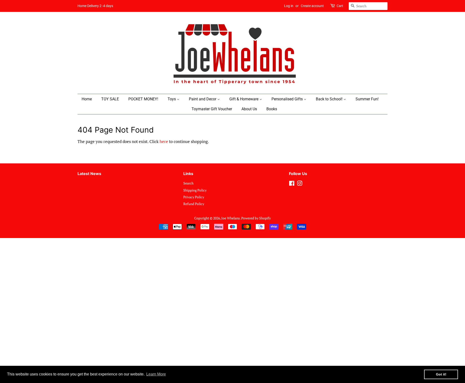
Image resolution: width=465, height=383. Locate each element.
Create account (312, 6)
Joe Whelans (230, 218)
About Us (249, 109)
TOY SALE (110, 99)
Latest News (89, 173)
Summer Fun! (367, 99)
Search (188, 183)
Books (271, 109)
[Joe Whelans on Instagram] (299, 184)
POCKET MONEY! (143, 99)
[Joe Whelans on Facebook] (291, 184)
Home (87, 99)
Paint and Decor (203, 99)
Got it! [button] (441, 374)
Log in (288, 6)
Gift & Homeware (244, 99)
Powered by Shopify (256, 218)
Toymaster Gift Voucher (212, 109)
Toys (172, 99)
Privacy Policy (193, 197)
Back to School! (329, 99)
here (164, 141)
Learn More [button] (156, 374)
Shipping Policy (195, 190)
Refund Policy (193, 203)
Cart (340, 6)
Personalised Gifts (287, 99)
